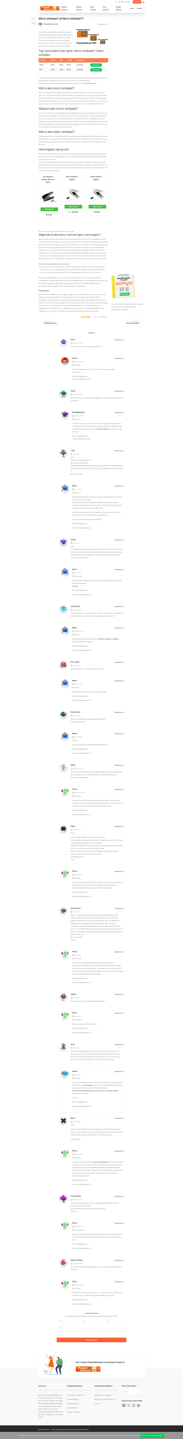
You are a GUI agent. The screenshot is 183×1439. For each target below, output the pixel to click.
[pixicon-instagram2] (133, 1405)
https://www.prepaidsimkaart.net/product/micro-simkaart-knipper (95, 1091)
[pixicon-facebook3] (124, 1405)
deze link (75, 586)
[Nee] (181, 1435)
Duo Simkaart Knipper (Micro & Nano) (48, 179)
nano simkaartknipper (100, 1162)
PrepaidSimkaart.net (81, 1429)
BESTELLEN (49, 209)
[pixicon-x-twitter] (128, 1405)
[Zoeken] (116, 1)
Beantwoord (119, 340)
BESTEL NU (96, 65)
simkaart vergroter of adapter (108, 639)
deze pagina (88, 1085)
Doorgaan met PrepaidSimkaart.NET (152, 1435)
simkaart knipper (102, 429)
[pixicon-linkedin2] (138, 1405)
